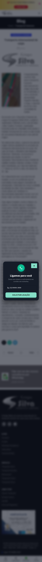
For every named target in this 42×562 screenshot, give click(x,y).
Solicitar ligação (21, 295)
